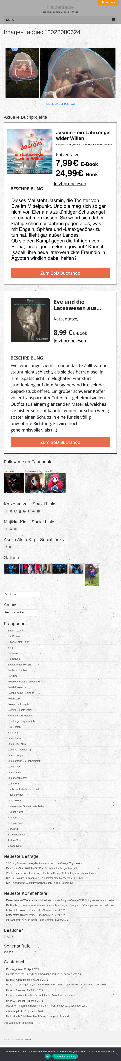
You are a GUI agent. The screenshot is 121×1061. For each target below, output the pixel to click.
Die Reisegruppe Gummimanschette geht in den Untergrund (39, 883)
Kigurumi (13, 732)
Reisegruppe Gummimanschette (26, 806)
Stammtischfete (16, 834)
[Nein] (117, 1054)
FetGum (12, 676)
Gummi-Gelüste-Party (20, 710)
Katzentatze (60, 7)
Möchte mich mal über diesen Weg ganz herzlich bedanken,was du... (44, 974)
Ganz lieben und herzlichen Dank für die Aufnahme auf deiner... (41, 995)
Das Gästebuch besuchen (18, 1022)
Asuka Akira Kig (33, 471)
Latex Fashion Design (20, 749)
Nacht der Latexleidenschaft (23, 789)
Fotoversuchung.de (18, 704)
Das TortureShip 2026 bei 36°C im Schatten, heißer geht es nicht (42, 868)
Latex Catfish (15, 738)
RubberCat (14, 817)
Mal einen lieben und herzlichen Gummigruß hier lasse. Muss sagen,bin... (47, 1005)
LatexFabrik (14, 772)
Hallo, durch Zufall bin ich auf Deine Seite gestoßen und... (38, 1016)
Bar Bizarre (14, 636)
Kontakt (28, 1040)
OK (47, 1056)
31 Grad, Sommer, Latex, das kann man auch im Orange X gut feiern (44, 863)
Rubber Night (15, 812)
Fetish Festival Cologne (21, 693)
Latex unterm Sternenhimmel (24, 761)
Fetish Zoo (14, 698)
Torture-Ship (14, 840)
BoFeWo (13, 653)
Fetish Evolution (17, 687)
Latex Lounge (15, 755)
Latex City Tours (17, 744)
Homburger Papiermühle (21, 721)
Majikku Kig (51, 471)
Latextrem (13, 783)
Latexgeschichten (17, 778)
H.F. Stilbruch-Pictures (20, 715)
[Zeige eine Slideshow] (60, 104)
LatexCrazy (14, 766)
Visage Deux (15, 846)
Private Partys (15, 795)
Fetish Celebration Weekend (24, 681)
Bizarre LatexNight (18, 642)
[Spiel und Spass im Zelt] (22, 73)
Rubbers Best (15, 823)
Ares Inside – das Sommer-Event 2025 (44, 910)
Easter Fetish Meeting (20, 664)
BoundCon (14, 659)
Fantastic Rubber (17, 670)
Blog (10, 647)
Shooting (13, 829)
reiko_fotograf (15, 800)
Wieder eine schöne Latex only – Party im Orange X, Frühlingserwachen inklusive (51, 873)
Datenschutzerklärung (65, 1056)
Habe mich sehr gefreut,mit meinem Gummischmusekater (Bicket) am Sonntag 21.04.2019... (57, 984)
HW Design (14, 727)
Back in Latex (15, 630)
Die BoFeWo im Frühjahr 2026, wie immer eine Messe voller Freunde (45, 878)
